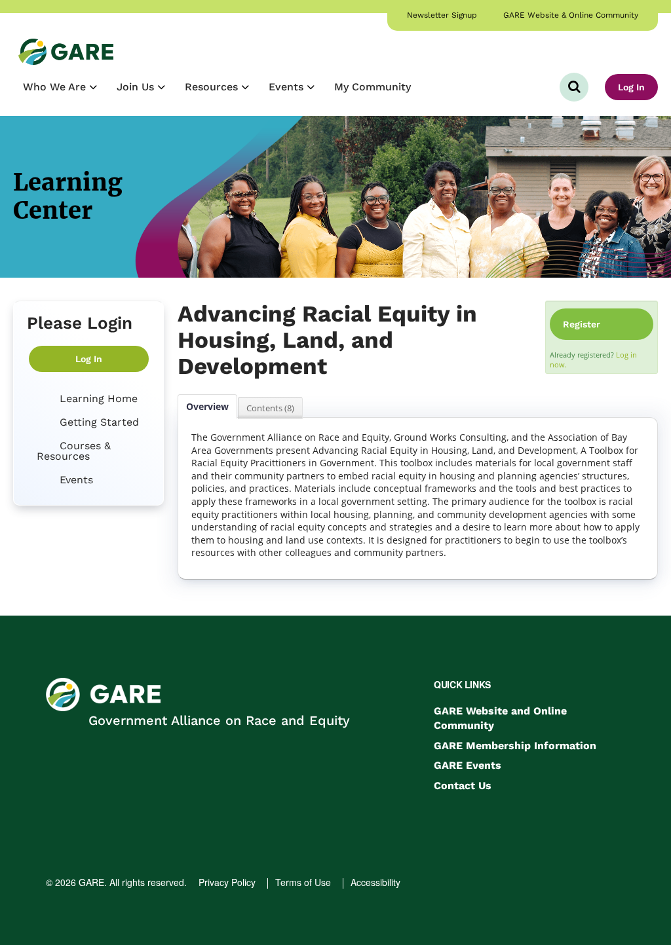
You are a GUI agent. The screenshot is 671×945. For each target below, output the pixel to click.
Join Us (137, 87)
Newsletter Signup (442, 15)
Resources (213, 87)
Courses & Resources (74, 450)
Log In (631, 87)
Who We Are (56, 87)
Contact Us (462, 785)
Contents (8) (270, 408)
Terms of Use (303, 882)
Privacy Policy (227, 882)
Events (288, 87)
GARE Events (467, 765)
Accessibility (375, 882)
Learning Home (97, 398)
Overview (207, 406)
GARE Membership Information (515, 745)
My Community (372, 87)
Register (581, 324)
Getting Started (97, 422)
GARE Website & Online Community (570, 15)
